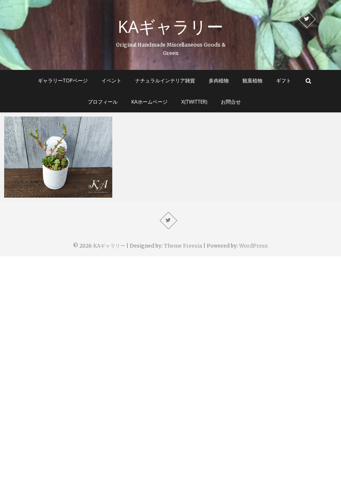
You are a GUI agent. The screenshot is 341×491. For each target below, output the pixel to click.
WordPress (253, 246)
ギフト (283, 80)
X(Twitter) (194, 101)
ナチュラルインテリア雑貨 (165, 80)
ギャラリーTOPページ (63, 80)
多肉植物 (219, 80)
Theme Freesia (183, 246)
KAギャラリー (170, 27)
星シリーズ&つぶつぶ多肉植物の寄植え (55, 189)
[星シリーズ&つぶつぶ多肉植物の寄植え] (58, 157)
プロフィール (103, 101)
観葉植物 (252, 80)
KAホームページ (149, 101)
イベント (111, 80)
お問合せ (231, 101)
